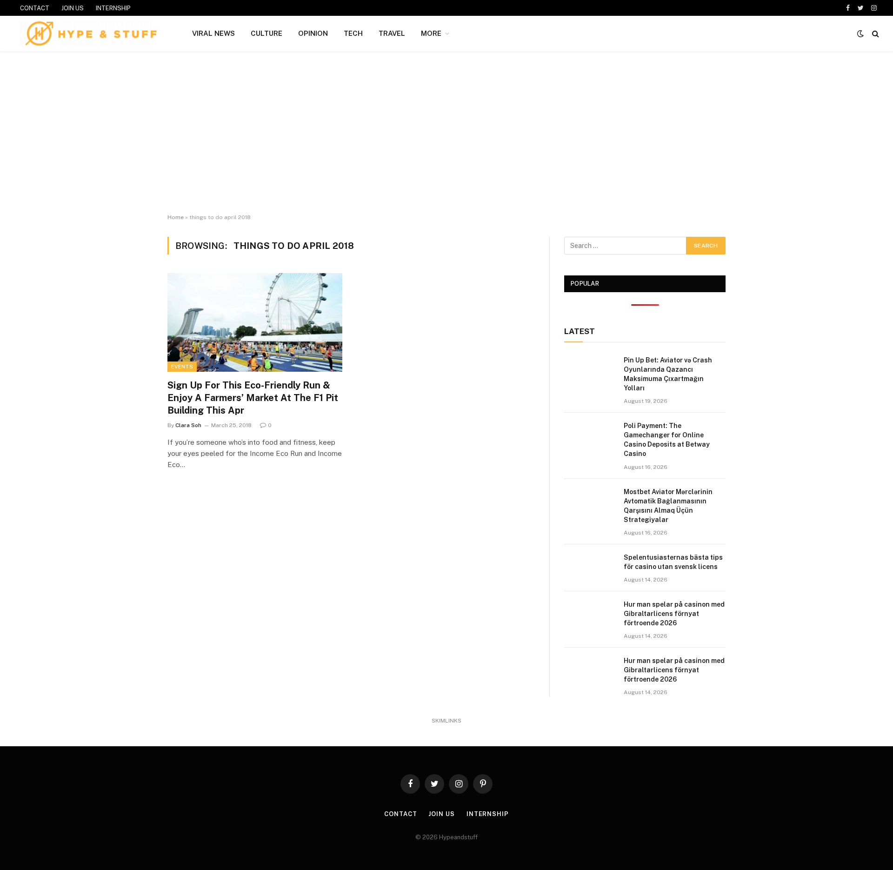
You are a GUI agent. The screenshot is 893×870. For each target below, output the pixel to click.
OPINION (313, 33)
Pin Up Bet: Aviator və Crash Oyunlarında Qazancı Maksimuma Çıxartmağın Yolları (668, 374)
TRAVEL (392, 33)
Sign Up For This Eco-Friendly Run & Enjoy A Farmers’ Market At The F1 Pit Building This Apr (252, 398)
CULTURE (266, 33)
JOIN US (72, 8)
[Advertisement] (446, 132)
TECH (353, 33)
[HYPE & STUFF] (91, 33)
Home (175, 217)
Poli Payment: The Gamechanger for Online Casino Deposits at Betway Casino (667, 439)
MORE (431, 33)
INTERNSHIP (113, 8)
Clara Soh (188, 425)
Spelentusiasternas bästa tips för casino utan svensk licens (673, 562)
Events (182, 366)
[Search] (874, 33)
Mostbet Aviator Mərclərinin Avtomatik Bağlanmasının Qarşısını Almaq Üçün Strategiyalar (668, 505)
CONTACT (34, 8)
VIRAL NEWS (213, 33)
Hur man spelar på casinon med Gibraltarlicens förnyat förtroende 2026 (674, 614)
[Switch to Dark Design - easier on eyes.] (860, 33)
